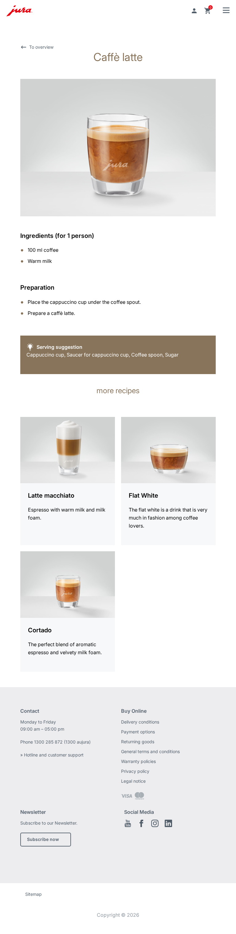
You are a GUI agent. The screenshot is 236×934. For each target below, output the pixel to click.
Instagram (155, 823)
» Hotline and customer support (52, 754)
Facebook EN (141, 823)
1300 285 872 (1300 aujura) (62, 741)
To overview (41, 47)
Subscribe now (43, 839)
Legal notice (133, 781)
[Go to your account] (194, 10)
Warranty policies (138, 761)
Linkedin (168, 823)
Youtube (128, 823)
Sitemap (33, 894)
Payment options (138, 731)
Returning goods (137, 741)
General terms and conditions (150, 751)
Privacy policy (135, 771)
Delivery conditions (140, 721)
